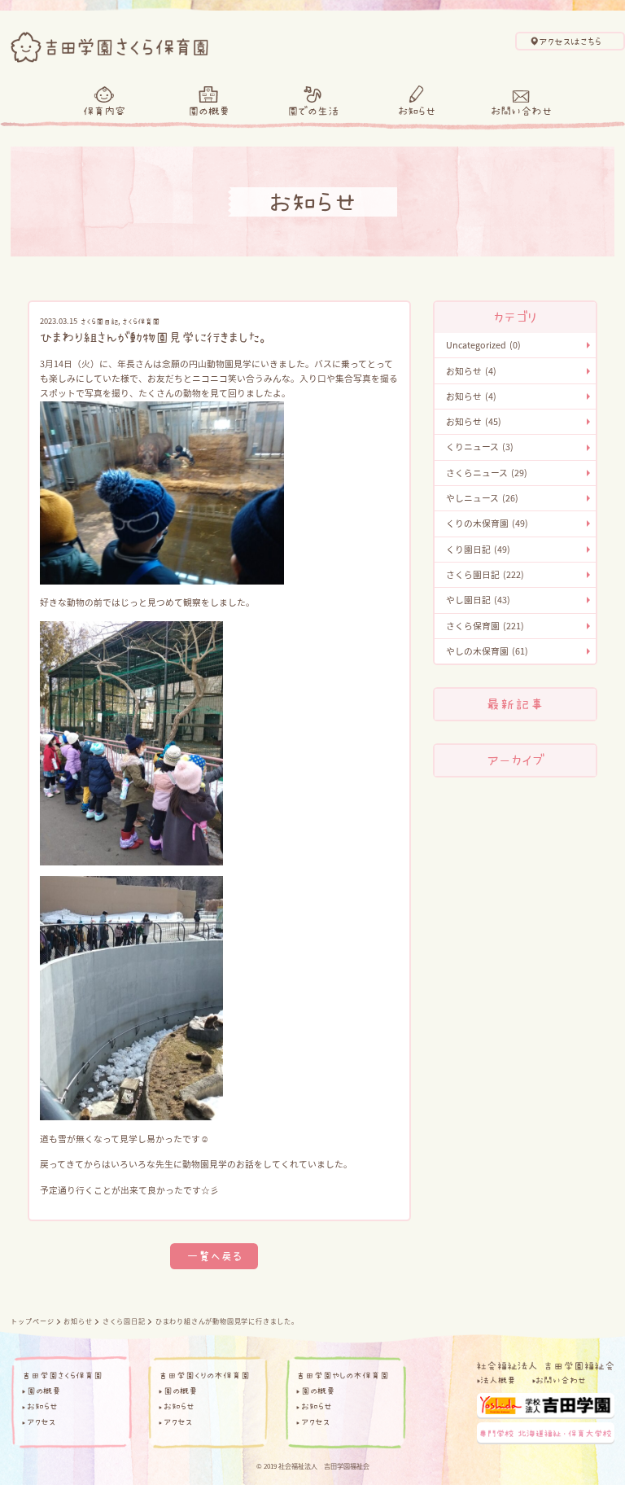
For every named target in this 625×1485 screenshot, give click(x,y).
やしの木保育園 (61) (487, 651)
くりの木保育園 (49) (487, 523)
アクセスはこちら (570, 41)
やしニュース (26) (482, 498)
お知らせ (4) (471, 371)
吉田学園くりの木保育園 (204, 1375)
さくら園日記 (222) (485, 574)
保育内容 (104, 110)
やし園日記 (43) (478, 600)
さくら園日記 (99, 321)
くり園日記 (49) (478, 549)
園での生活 (313, 110)
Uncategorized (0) (483, 345)
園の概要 (208, 110)
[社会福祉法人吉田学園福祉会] (545, 1364)
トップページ (32, 1320)
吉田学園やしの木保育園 (342, 1375)
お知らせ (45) (473, 421)
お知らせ (416, 110)
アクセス (41, 1421)
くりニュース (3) (480, 446)
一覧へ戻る (214, 1256)
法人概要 (498, 1380)
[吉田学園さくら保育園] (109, 44)
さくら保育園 (141, 321)
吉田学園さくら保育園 (62, 1375)
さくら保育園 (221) (485, 626)
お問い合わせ (521, 110)
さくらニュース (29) (486, 473)
